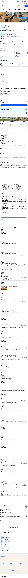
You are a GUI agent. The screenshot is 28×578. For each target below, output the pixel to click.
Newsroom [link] (11, 564)
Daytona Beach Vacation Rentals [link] (5, 547)
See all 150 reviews (2, 27)
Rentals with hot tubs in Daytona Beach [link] (5, 538)
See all (1, 48)
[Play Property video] (23, 14)
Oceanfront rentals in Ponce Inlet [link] (5, 542)
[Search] (26, 113)
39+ (26, 21)
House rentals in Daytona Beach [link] (4, 539)
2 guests (19, 6)
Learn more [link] (2, 215)
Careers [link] (11, 562)
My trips (22, 1)
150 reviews (4, 212)
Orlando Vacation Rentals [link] (4, 546)
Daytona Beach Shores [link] (8, 3)
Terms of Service (4, 576)
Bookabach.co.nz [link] (20, 564)
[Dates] (12, 6)
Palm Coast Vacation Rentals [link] (4, 551)
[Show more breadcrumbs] (1, 3)
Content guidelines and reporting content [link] (13, 572)
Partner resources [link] (3, 564)
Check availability (14, 105)
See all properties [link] (4, 7)
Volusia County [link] (3, 3)
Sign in (25, 1)
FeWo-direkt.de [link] (20, 563)
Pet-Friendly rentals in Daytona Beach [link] (5, 543)
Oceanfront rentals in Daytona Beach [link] (5, 540)
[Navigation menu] (27, 1)
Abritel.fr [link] (20, 562)
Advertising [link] (2, 569)
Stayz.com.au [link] (20, 565)
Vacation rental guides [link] (3, 565)
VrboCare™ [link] (2, 562)
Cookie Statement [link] (12, 569)
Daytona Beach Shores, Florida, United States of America (5, 6)
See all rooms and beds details (4, 82)
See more (1, 159)
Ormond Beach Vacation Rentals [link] (5, 548)
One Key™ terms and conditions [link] (13, 565)
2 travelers (3, 103)
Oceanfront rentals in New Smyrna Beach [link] (6, 541)
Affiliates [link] (11, 563)
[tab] (3, 534)
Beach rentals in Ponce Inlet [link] (4, 536)
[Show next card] (27, 122)
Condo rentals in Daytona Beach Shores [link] (5, 537)
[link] (25, 7)
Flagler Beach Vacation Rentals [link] (4, 550)
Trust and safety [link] (2, 563)
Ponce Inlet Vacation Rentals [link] (4, 549)
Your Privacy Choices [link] (12, 570)
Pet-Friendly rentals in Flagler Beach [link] (5, 544)
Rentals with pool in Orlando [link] (4, 545)
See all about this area (16, 56)
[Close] (27, 575)
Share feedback (14, 528)
